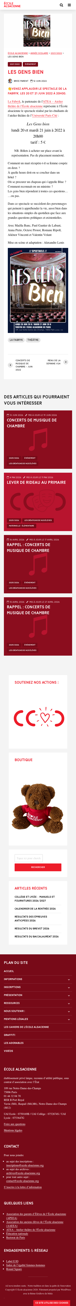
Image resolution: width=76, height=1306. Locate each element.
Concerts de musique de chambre (32, 423)
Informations (13, 979)
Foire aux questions (14, 1124)
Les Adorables (14, 1043)
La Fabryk (14, 101)
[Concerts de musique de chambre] (38, 439)
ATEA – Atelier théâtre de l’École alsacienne (35, 103)
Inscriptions (12, 987)
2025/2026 (14, 458)
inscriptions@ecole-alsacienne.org (25, 1165)
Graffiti (9, 1035)
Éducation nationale (17, 1233)
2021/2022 (15, 64)
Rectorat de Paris (15, 1237)
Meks (50, 1293)
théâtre (33, 340)
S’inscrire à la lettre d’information (23, 1187)
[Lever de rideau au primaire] (38, 501)
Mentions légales (16, 1019)
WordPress (66, 1289)
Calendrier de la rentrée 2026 (35, 909)
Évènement (30, 64)
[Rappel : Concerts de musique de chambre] (38, 563)
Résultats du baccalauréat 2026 (37, 936)
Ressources (12, 1003)
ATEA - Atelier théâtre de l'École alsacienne (30, 1229)
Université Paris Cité (44, 115)
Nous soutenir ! (14, 1011)
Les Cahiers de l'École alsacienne (26, 1027)
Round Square (14, 1269)
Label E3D (12, 1261)
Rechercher (38, 867)
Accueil (9, 971)
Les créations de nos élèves (22, 464)
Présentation (13, 995)
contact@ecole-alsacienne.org (22, 1181)
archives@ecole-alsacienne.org (23, 1173)
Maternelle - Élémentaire (21, 526)
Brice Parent (20, 81)
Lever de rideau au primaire (36, 483)
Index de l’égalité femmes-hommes (25, 1265)
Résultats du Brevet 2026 (32, 928)
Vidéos (8, 1051)
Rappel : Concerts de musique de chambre (28, 548)
